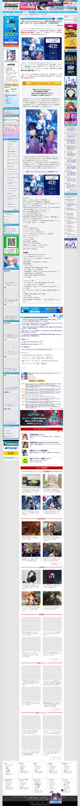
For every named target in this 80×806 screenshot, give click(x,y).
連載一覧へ (16, 209)
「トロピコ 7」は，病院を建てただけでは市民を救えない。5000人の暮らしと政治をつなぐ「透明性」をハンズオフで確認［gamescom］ (71, 161)
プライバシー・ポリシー (40, 802)
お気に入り (62, 0)
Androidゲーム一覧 (39, 792)
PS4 (24, 363)
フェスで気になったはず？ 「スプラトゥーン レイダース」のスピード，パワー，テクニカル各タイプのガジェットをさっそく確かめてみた (11, 353)
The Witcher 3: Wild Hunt (71, 218)
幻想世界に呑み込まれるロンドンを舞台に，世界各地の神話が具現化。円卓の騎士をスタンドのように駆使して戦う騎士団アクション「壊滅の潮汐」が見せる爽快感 (52, 704)
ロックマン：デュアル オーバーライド (71, 223)
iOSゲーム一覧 (38, 790)
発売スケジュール (24, 771)
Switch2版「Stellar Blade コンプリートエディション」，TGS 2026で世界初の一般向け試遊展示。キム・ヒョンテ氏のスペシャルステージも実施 (31, 512)
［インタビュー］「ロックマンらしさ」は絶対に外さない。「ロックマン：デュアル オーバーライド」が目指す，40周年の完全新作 (11, 405)
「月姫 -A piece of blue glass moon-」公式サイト (42, 83)
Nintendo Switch (9, 232)
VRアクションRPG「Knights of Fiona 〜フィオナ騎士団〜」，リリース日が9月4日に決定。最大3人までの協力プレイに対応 (71, 186)
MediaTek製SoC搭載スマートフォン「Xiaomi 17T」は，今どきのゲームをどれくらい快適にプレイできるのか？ (31, 703)
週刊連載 (8, 771)
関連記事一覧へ (60, 317)
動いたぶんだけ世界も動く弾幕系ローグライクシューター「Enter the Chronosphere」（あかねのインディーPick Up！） (52, 653)
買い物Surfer (9, 193)
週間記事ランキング (10, 213)
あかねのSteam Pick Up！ (12, 206)
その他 (65, 790)
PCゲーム (8, 226)
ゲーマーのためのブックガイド (12, 174)
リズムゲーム (67, 788)
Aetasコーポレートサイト (11, 436)
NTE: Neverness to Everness (71, 210)
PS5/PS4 (19, 12)
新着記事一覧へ (56, 564)
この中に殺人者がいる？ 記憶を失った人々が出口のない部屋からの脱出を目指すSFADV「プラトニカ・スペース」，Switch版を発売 (52, 490)
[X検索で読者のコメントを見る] (53, 18)
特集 (7, 100)
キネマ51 (9, 201)
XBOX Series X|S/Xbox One (11, 228)
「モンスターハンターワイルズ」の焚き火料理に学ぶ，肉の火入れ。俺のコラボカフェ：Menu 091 (52, 633)
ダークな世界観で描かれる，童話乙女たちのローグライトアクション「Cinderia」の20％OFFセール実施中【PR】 (52, 586)
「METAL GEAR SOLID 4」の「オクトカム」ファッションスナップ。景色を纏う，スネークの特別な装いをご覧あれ (11, 284)
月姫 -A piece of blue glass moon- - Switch (34, 394)
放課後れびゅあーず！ (11, 204)
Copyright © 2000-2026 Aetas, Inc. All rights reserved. (40, 804)
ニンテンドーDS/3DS (24, 779)
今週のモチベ (10, 146)
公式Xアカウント (10, 0)
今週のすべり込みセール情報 (12, 164)
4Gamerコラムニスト (11, 185)
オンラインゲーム (10, 765)
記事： (10, 120)
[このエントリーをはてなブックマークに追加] (61, 19)
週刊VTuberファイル (11, 153)
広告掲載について (9, 433)
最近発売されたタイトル (34, 14)
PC (9, 12)
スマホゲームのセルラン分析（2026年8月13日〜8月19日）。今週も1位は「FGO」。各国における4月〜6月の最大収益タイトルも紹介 (71, 167)
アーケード (65, 779)
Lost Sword (69, 197)
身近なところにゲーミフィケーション (12, 199)
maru (44, 363)
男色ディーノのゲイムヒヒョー (12, 157)
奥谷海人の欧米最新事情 (12, 141)
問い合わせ (25, 0)
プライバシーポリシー (10, 427)
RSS (4, 0)
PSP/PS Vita (65, 763)
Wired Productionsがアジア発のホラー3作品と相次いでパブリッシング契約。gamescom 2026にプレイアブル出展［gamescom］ (51, 559)
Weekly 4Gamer (10, 143)
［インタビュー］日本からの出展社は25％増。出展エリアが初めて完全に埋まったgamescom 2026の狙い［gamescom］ (11, 388)
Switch (25, 12)
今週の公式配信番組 (11, 151)
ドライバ (8, 222)
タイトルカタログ (24, 772)
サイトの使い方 (18, 0)
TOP (5, 12)
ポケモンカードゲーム (71, 234)
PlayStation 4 (52, 30)
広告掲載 (48, 802)
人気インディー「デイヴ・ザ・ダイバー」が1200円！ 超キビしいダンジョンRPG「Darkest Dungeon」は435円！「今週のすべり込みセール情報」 (31, 654)
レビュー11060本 (7, 9)
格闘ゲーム (66, 784)
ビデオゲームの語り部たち (12, 188)
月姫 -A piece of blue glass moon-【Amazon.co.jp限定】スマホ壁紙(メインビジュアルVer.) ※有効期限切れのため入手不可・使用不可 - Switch (43, 402)
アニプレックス (9, 67)
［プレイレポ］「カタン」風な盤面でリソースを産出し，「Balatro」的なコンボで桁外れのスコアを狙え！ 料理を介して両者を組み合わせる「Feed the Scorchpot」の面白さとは (52, 682)
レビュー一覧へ (56, 709)
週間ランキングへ (73, 189)
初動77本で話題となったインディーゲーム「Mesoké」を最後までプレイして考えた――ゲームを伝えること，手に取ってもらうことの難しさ (11, 370)
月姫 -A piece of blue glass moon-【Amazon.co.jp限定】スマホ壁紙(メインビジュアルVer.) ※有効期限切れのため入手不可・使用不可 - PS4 (43, 399)
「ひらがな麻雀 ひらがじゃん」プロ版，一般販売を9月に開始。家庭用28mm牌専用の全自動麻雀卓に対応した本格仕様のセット (71, 173)
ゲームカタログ (44, 14)
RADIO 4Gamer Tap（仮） (12, 169)
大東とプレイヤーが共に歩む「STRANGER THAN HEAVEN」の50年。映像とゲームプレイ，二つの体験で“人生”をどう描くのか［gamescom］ (52, 752)
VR (42, 12)
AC (54, 12)
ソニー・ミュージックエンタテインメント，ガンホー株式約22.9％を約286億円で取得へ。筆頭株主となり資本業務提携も (71, 136)
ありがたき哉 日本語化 (11, 195)
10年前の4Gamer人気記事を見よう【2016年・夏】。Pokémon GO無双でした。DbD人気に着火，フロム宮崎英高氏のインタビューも (11, 317)
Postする (56, 18)
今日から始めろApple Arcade (12, 177)
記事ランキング (9, 774)
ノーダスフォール (70, 200)
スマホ (31, 12)
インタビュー (19, 14)
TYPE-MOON (9, 69)
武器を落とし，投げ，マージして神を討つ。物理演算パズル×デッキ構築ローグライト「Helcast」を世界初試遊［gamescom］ (31, 559)
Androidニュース (38, 782)
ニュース (8, 98)
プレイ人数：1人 (36, 360)
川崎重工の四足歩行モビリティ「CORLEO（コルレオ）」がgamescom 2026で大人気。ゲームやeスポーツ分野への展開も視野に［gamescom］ (71, 142)
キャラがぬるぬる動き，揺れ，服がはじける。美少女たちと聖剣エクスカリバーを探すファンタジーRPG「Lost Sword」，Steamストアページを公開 (71, 129)
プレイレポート (12, 14)
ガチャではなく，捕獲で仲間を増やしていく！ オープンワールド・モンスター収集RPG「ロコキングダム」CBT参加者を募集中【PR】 (31, 608)
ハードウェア (48, 12)
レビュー (5, 14)
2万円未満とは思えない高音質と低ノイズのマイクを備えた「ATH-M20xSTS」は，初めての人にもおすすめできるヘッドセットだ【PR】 (30, 587)
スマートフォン (37, 779)
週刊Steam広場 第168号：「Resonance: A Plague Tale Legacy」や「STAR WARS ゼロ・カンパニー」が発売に (30, 538)
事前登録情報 (38, 784)
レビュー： (14, 120)
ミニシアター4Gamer (11, 190)
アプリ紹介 (37, 787)
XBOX (14, 12)
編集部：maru (60, 25)
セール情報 (36, 363)
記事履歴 (68, 0)
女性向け (37, 12)
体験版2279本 (15, 9)
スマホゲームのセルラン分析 (12, 160)
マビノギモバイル (70, 227)
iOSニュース (37, 781)
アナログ (59, 12)
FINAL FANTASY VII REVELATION (71, 205)
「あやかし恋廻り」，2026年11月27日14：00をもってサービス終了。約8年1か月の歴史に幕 (71, 155)
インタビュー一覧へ (56, 758)
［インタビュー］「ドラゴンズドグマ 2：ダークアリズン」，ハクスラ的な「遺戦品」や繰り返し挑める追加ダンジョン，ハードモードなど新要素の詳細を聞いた (11, 422)
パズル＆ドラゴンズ (71, 230)
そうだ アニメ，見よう (11, 171)
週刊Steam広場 (10, 166)
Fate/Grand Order (70, 214)
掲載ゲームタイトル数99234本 (11, 8)
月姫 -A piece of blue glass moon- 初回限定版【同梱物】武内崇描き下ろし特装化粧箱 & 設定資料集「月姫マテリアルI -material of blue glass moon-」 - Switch (43, 392)
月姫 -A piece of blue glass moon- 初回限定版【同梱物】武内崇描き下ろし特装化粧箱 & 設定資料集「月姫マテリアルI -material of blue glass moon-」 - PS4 (43, 389)
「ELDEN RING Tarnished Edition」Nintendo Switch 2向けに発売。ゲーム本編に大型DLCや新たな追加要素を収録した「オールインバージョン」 (31, 491)
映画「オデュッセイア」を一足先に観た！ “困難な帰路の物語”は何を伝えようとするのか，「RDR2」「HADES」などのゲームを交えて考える (11, 301)
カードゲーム (67, 785)
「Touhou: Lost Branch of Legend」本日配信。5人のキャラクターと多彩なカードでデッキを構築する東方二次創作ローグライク (51, 512)
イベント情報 (67, 782)
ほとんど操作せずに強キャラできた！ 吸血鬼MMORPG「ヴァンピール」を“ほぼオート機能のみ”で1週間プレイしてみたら (11, 336)
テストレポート (52, 782)
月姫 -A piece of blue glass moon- (11, 62)
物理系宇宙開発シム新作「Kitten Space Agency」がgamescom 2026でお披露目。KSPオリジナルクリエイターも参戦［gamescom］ (52, 538)
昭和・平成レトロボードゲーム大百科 (12, 183)
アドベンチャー (26, 357)
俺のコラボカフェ (10, 179)
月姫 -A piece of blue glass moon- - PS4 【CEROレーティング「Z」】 (40, 396)
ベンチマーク (52, 788)
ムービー (26, 14)
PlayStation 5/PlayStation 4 (11, 230)
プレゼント (8, 216)
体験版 (7, 768)
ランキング (74, 0)
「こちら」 (47, 798)
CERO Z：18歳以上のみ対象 (38, 357)
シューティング (67, 787)
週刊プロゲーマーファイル (12, 148)
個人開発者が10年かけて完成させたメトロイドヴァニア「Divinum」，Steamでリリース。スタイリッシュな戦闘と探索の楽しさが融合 (71, 148)
